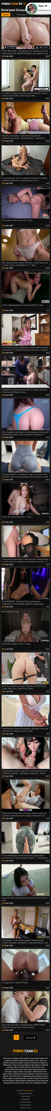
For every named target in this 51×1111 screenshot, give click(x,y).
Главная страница (25, 1093)
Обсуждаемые (41, 15)
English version (25, 1108)
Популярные (22, 15)
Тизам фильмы (25, 1105)
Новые (6, 15)
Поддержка (25, 1099)
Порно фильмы (25, 1102)
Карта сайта (25, 1096)
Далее (29, 1037)
